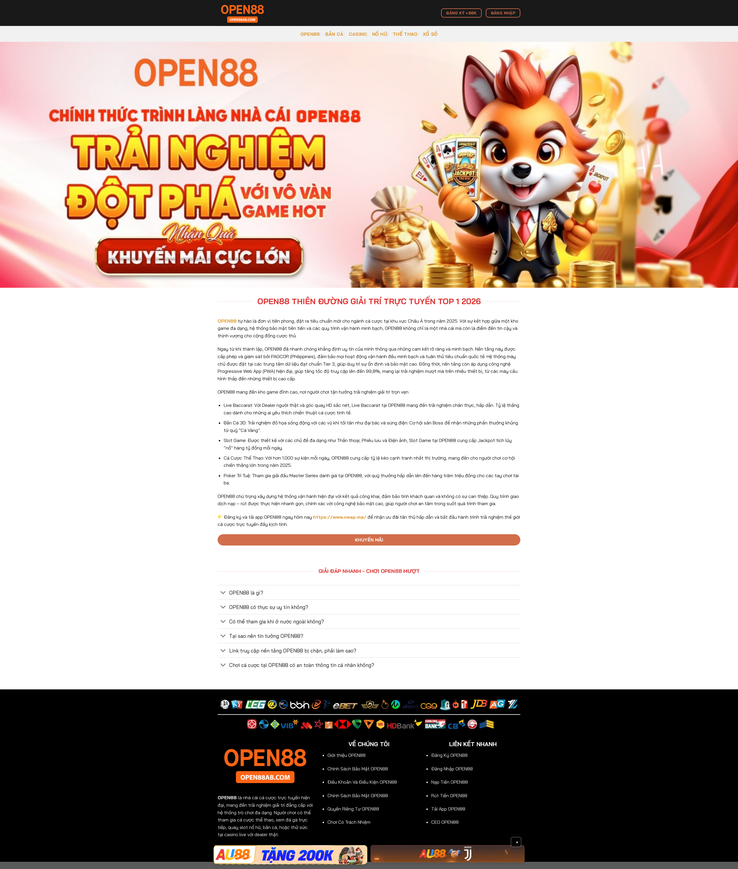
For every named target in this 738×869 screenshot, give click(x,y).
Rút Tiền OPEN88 (449, 795)
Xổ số (430, 34)
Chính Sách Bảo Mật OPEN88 (357, 769)
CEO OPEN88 (445, 822)
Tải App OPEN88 (448, 809)
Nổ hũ (380, 34)
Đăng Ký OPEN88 (449, 755)
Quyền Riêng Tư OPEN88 (353, 809)
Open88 (310, 34)
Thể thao (405, 34)
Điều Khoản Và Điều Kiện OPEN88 (362, 782)
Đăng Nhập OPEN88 (452, 769)
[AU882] (447, 853)
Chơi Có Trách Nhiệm (348, 822)
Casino (358, 34)
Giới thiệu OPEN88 (346, 755)
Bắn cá (334, 34)
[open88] (246, 13)
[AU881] (290, 854)
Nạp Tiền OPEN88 (449, 782)
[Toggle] (223, 593)
